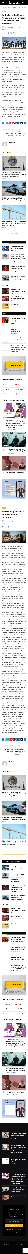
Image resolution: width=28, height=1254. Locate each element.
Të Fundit (5, 242)
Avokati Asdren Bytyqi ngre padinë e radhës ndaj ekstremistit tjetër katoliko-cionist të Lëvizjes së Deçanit (18, 1149)
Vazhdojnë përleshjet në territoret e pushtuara (7, 133)
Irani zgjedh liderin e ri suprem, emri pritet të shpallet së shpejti (17, 1189)
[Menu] (3, 2)
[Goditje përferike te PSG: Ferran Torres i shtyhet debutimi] (5, 248)
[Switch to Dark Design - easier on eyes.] (25, 2)
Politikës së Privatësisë (14, 1232)
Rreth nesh (23, 1248)
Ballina (5, 1248)
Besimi (4, 313)
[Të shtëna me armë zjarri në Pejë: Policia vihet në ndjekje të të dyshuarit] (14, 188)
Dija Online (9, 27)
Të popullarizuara (15, 242)
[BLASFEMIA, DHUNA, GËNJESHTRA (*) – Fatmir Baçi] (5, 291)
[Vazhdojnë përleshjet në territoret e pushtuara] (14, 537)
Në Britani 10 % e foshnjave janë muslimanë (9, 749)
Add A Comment (14, 233)
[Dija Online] (14, 2)
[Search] (23, 2)
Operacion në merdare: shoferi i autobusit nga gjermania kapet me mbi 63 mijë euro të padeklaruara (14, 174)
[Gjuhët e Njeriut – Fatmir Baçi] (14, 463)
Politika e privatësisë (14, 1248)
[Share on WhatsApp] (13, 33)
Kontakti (15, 1250)
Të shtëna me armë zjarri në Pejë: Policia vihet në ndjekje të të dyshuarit (17, 278)
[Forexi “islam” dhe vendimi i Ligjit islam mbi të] (5, 1161)
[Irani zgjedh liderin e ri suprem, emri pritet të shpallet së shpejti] (14, 439)
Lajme (4, 11)
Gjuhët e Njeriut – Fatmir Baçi (15, 472)
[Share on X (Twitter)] (11, 33)
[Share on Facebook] (8, 33)
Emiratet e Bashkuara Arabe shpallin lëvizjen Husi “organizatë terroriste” (20, 751)
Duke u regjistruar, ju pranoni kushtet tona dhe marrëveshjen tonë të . (14, 1231)
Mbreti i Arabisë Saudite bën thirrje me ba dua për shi (19, 133)
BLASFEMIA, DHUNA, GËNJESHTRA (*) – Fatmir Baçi (18, 291)
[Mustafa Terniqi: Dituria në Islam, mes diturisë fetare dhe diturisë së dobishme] (5, 320)
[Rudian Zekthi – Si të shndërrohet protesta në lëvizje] (5, 298)
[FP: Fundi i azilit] (5, 306)
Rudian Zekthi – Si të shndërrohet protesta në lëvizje (17, 298)
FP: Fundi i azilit (14, 304)
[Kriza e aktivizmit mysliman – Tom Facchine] (5, 339)
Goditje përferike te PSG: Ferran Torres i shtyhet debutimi (18, 248)
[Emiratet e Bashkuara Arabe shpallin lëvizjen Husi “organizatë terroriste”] (14, 43)
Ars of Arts (21, 1244)
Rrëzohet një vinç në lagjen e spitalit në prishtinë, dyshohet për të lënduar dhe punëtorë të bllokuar (14, 223)
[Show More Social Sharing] (16, 33)
